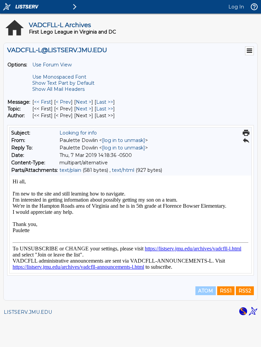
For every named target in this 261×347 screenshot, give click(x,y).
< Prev (63, 102)
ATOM (205, 291)
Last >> (104, 102)
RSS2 (245, 291)
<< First (42, 102)
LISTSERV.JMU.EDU (28, 312)
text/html (123, 170)
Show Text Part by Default (63, 83)
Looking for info (78, 133)
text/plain (70, 170)
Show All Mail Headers (58, 89)
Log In (236, 7)
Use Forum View (52, 65)
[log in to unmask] (123, 140)
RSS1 (226, 291)
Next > (83, 102)
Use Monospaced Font (59, 77)
